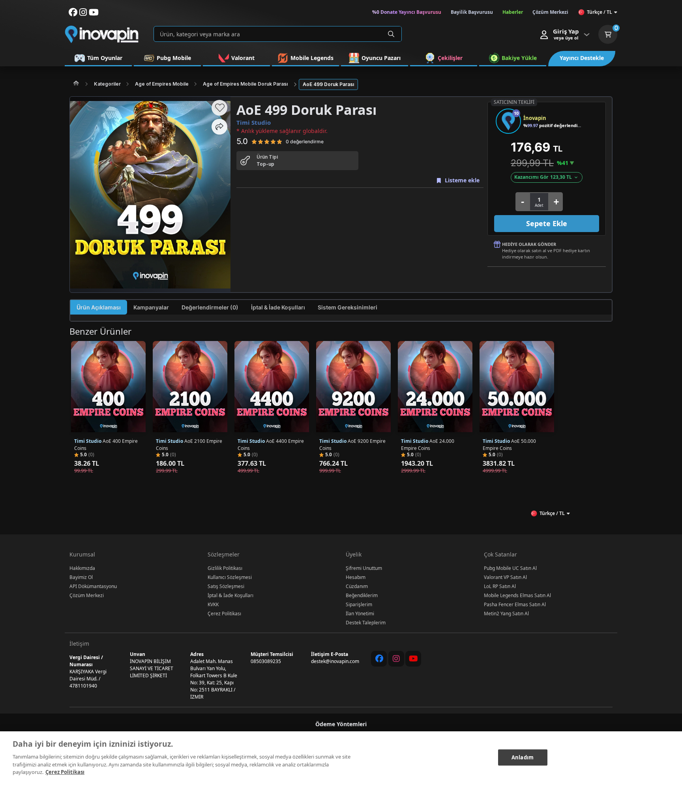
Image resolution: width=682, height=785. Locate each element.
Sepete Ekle (546, 223)
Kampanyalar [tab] (151, 307)
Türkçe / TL (599, 12)
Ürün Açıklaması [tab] (99, 307)
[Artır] (556, 201)
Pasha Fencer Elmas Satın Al (515, 604)
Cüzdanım (357, 586)
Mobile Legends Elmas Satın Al (517, 595)
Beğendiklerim (362, 595)
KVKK (213, 604)
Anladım (523, 757)
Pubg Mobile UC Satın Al (510, 568)
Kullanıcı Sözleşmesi (230, 577)
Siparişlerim (359, 604)
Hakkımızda (82, 568)
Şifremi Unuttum (364, 568)
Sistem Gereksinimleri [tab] (347, 307)
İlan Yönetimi (360, 613)
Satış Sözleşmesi (226, 586)
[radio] (254, 141)
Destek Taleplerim (366, 622)
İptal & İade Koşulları (230, 595)
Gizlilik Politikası (225, 568)
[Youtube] (413, 659)
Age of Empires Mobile (162, 84)
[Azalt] (522, 201)
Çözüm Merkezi (86, 595)
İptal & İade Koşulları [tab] (278, 307)
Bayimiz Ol (81, 577)
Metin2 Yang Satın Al (506, 613)
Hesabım (355, 577)
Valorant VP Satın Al (505, 577)
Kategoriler (107, 84)
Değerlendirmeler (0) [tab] (210, 307)
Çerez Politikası (224, 613)
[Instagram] (396, 659)
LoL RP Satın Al (500, 586)
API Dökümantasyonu (93, 586)
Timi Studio (253, 122)
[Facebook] (379, 659)
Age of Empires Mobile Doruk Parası (245, 84)
